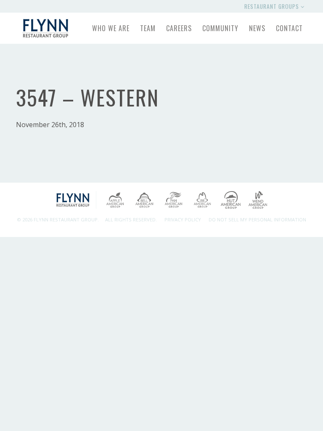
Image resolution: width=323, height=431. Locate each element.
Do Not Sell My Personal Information (257, 219)
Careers (179, 28)
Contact (289, 28)
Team (148, 28)
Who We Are (111, 28)
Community (220, 28)
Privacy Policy (182, 219)
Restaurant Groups (272, 6)
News (257, 28)
